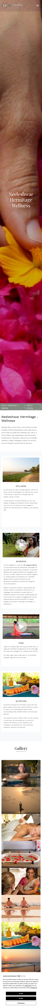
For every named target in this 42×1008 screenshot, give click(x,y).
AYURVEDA (21, 561)
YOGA (21, 643)
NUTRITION (21, 701)
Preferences (21, 1003)
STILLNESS (21, 486)
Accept (21, 993)
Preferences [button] (34, 987)
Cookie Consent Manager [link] (9, 976)
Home (3, 405)
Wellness (4, 408)
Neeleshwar (12, 405)
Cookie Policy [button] (28, 985)
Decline (21, 998)
